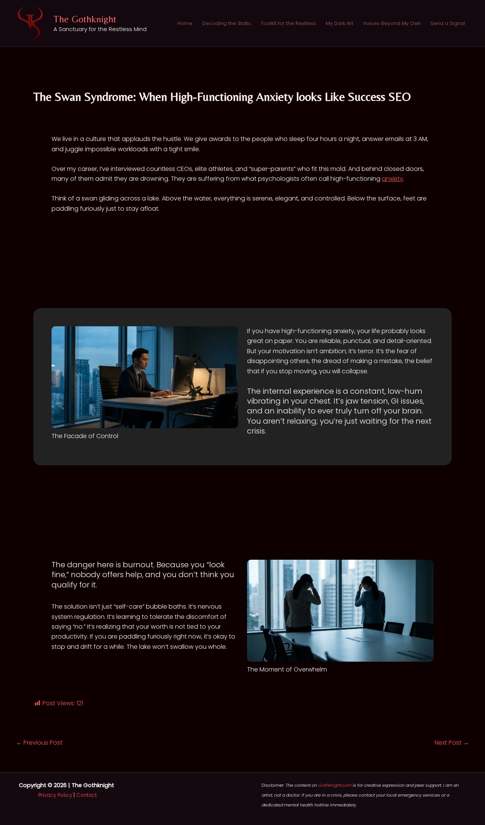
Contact (86, 795)
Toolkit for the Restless (288, 23)
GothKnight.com (334, 785)
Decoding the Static (226, 23)
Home (184, 23)
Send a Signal (447, 23)
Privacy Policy (55, 795)
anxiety (392, 178)
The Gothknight (84, 19)
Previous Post (39, 743)
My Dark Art (339, 23)
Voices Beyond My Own (392, 23)
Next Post (452, 743)
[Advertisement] (242, 270)
